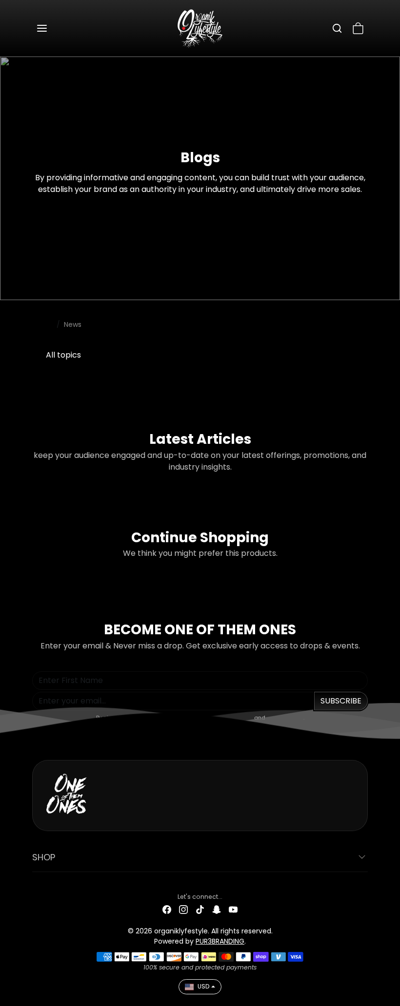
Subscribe (340, 700)
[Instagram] (183, 909)
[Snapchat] (216, 909)
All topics (63, 355)
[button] (51, 28)
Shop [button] (43, 857)
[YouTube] (233, 909)
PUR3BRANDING (220, 941)
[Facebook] (167, 909)
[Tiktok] (200, 909)
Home (42, 324)
